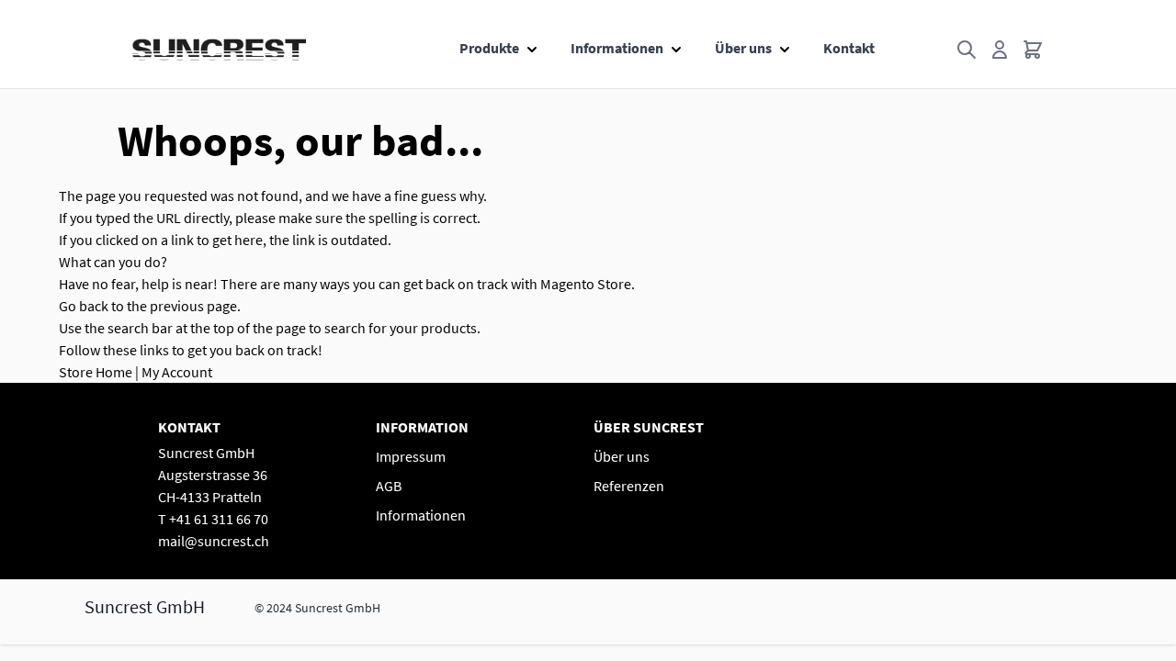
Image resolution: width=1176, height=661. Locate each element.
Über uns (743, 48)
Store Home (95, 372)
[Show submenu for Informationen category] (676, 44)
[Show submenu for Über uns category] (784, 44)
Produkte (489, 48)
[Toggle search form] (967, 50)
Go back (83, 306)
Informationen (617, 48)
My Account (176, 372)
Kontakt (849, 48)
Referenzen (629, 485)
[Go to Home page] (219, 50)
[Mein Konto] (1000, 50)
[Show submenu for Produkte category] (532, 44)
